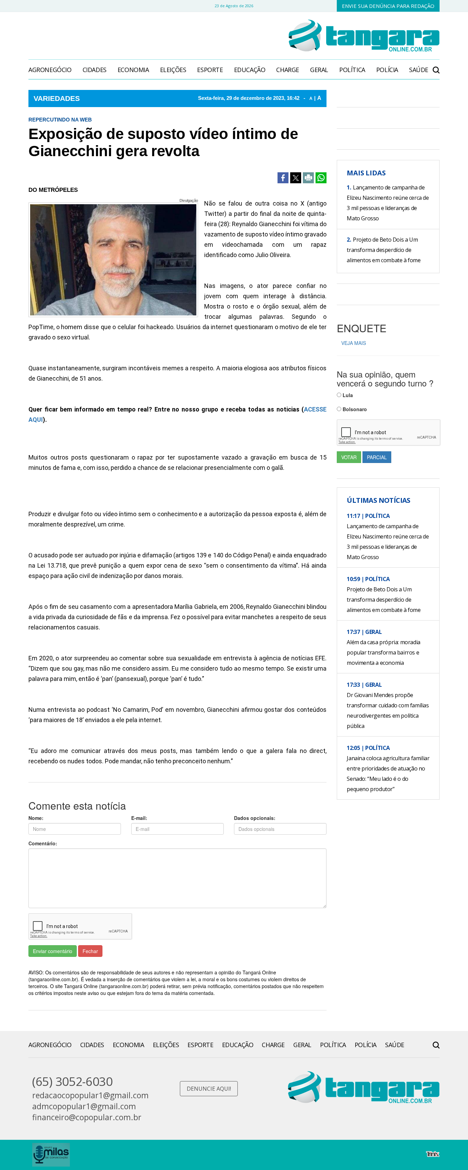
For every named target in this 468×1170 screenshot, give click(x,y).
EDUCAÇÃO (250, 70)
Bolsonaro (354, 409)
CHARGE (287, 70)
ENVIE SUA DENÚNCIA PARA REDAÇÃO (388, 5)
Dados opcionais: (254, 817)
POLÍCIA (387, 70)
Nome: (36, 817)
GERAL (319, 70)
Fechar (90, 951)
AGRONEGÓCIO (50, 70)
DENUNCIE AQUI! (209, 1088)
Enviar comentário (52, 951)
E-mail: (139, 817)
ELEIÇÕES (173, 70)
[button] (436, 66)
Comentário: (42, 843)
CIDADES (95, 70)
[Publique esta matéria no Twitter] (295, 177)
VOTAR (349, 457)
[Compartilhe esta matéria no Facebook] (283, 177)
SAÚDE (418, 70)
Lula (347, 395)
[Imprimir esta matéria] (308, 177)
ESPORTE (210, 70)
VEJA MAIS (353, 342)
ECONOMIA (133, 70)
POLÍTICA (352, 70)
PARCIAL (377, 457)
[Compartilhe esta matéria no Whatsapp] (321, 177)
